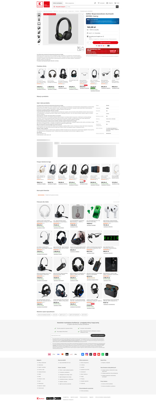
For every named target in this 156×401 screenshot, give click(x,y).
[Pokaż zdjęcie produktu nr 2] (39, 19)
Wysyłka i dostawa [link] (63, 381)
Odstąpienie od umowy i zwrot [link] (66, 374)
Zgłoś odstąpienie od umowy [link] (65, 377)
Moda (39, 376)
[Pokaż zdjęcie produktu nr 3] (39, 23)
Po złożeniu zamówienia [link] (64, 372)
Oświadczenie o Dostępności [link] (68, 399)
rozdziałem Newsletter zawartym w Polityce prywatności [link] (70, 340)
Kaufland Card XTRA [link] (85, 369)
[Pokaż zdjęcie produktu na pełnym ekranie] (63, 29)
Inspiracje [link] (83, 383)
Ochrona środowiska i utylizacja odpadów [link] (102, 397)
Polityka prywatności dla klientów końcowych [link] (109, 376)
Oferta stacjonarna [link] (85, 362)
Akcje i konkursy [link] (84, 374)
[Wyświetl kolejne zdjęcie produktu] (39, 44)
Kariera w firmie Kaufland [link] (107, 383)
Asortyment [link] (83, 371)
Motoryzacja (40, 383)
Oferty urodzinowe (42, 362)
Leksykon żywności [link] (84, 381)
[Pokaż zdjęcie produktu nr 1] (39, 15)
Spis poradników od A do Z (65, 362)
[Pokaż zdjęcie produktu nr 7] (39, 41)
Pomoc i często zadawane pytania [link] (66, 370)
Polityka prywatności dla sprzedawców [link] (110, 373)
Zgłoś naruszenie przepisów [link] (65, 383)
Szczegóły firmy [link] (66, 397)
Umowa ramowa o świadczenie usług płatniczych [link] (109, 370)
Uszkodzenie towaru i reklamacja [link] (66, 379)
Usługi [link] (82, 376)
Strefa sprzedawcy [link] (84, 390)
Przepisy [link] (82, 378)
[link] (69, 3)
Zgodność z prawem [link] (74, 397)
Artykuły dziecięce (42, 371)
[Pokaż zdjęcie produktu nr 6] (39, 37)
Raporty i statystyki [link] (106, 362)
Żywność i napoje (41, 385)
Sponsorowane (39, 80)
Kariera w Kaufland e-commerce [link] (108, 386)
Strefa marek (41, 388)
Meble (39, 374)
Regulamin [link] (91, 397)
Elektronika (40, 365)
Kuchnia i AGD (41, 369)
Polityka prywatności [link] (84, 397)
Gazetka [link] (82, 367)
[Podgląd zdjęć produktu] (39, 29)
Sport (39, 381)
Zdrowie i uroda (41, 378)
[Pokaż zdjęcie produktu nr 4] (39, 28)
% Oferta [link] (83, 365)
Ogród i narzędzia (42, 367)
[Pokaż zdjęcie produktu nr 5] (39, 32)
